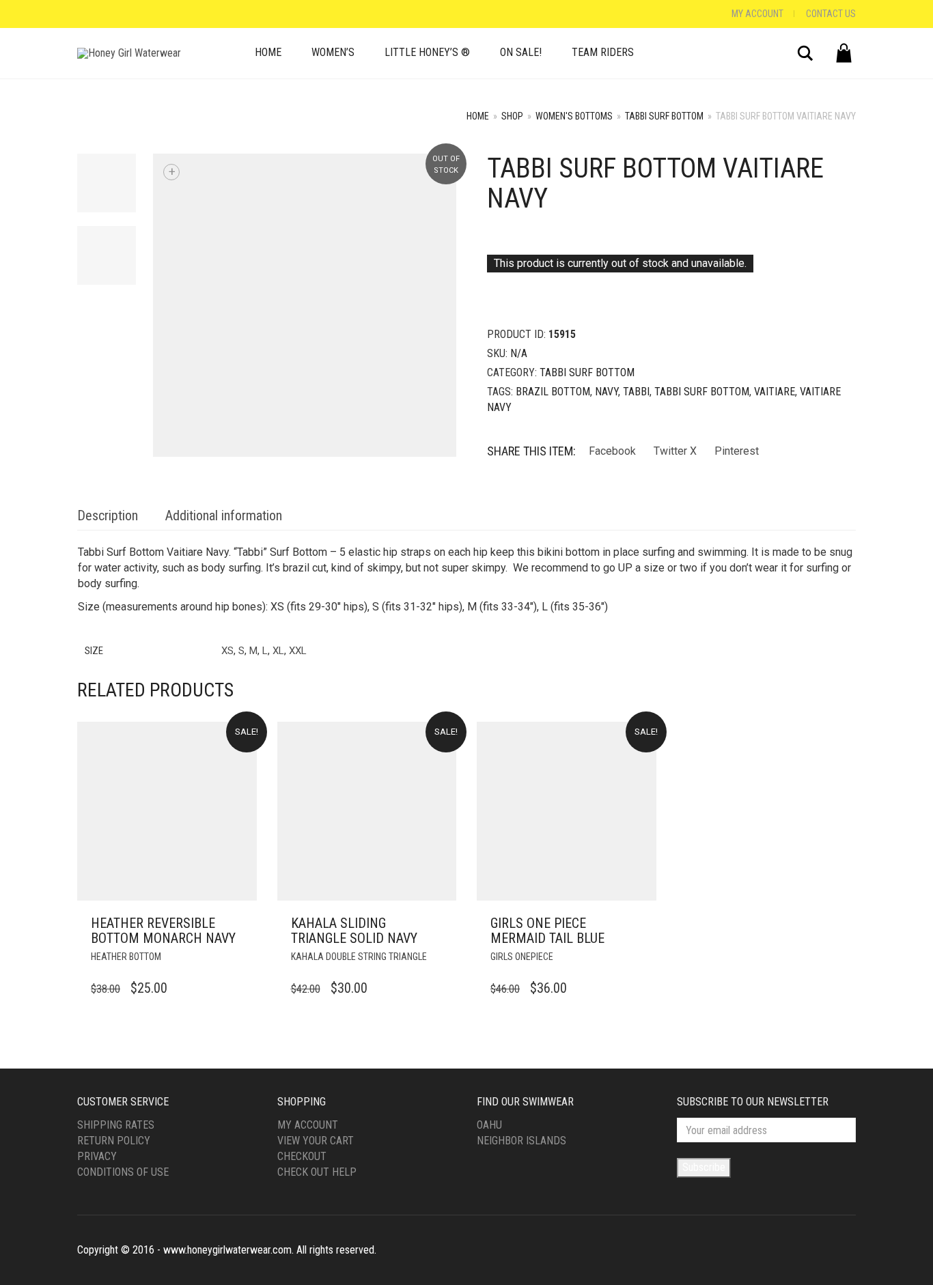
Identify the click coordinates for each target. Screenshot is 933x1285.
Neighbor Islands (521, 1140)
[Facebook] (80, 14)
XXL (298, 651)
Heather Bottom (126, 956)
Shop (512, 116)
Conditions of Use (123, 1172)
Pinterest (736, 450)
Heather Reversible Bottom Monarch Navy (163, 930)
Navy (606, 391)
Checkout (301, 1156)
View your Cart (315, 1140)
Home (268, 52)
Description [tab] (107, 515)
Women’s (332, 52)
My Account (757, 13)
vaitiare (774, 391)
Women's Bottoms (574, 116)
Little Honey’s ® (427, 52)
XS (227, 651)
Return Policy (113, 1140)
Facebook (612, 450)
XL (278, 651)
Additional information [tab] (223, 515)
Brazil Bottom (553, 391)
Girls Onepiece (521, 956)
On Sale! (521, 52)
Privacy (97, 1156)
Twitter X (675, 450)
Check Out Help (317, 1172)
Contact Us (831, 13)
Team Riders (603, 52)
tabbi (636, 391)
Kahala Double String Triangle (359, 956)
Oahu (489, 1124)
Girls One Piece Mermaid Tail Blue (547, 930)
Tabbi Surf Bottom (664, 116)
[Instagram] (94, 14)
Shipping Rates (115, 1124)
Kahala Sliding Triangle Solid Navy (354, 930)
